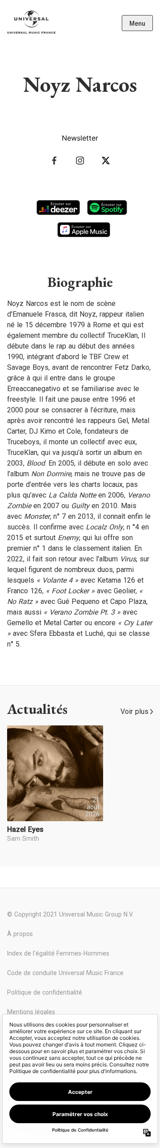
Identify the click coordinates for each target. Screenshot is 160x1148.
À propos (20, 933)
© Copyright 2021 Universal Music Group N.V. (70, 914)
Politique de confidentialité (44, 992)
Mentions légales (31, 1011)
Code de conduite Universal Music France (65, 972)
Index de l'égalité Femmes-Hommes (58, 953)
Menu (137, 23)
